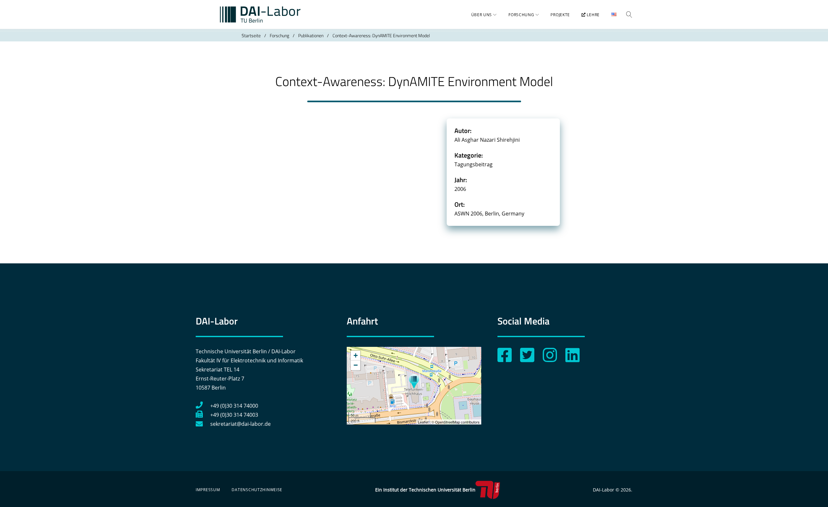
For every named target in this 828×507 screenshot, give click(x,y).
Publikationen (310, 35)
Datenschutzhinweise (257, 489)
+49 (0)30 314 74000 (234, 405)
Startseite (251, 35)
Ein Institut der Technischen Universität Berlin (425, 490)
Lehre (593, 14)
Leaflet (423, 421)
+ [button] (356, 355)
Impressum (208, 489)
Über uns (481, 14)
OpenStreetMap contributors (457, 421)
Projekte (560, 14)
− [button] (356, 365)
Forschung (521, 14)
